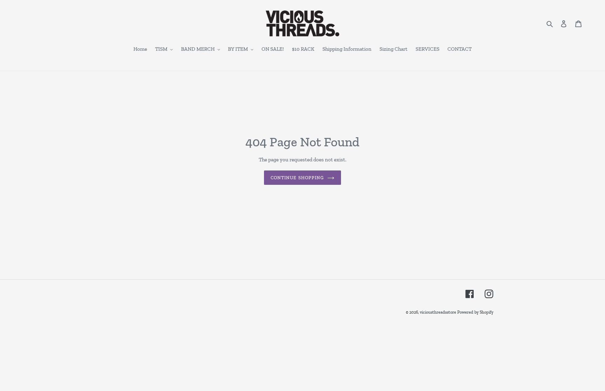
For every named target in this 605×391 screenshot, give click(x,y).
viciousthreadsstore (438, 312)
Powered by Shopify (475, 312)
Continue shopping (297, 177)
